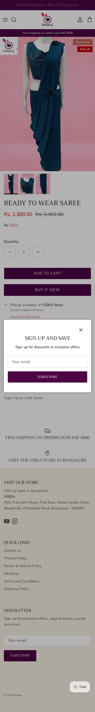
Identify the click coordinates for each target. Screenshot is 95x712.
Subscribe (47, 377)
